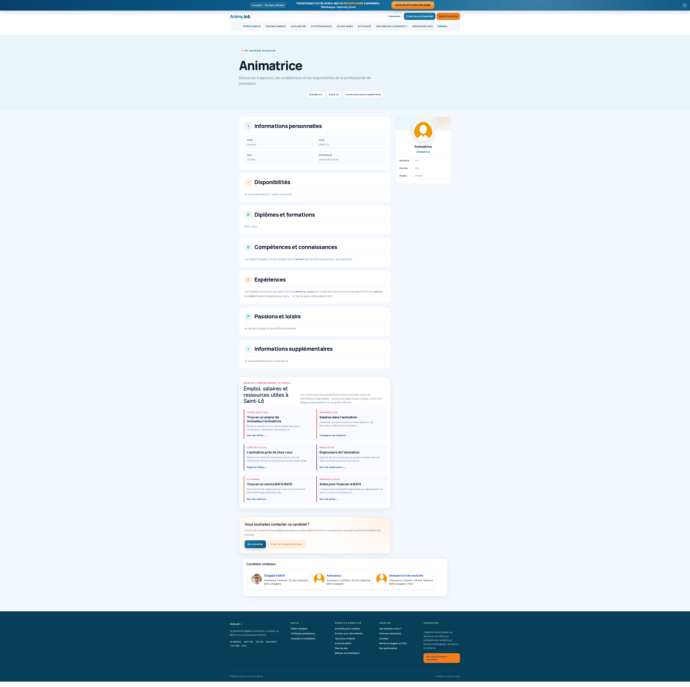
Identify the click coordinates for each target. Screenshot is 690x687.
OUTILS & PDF (364, 26)
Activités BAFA (343, 643)
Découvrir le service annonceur (436, 658)
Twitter (248, 642)
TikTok (259, 642)
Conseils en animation (303, 638)
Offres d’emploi (299, 628)
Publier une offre (448, 16)
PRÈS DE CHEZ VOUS (422, 26)
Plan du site (341, 648)
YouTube (235, 646)
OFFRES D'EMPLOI (251, 26)
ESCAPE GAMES (345, 26)
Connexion (394, 16)
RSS (244, 646)
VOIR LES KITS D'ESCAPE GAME (412, 5)
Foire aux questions (390, 633)
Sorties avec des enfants (349, 633)
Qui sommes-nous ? (390, 628)
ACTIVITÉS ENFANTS (321, 26)
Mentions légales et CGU (393, 643)
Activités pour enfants (347, 628)
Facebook (235, 642)
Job (236, 624)
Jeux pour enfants (345, 638)
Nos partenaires (388, 648)
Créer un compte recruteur (287, 544)
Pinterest (271, 642)
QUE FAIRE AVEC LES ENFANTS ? (392, 26)
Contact (383, 638)
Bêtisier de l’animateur (347, 653)
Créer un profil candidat (419, 16)
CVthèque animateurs (303, 633)
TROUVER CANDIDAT (275, 26)
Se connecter (255, 544)
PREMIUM (442, 26)
